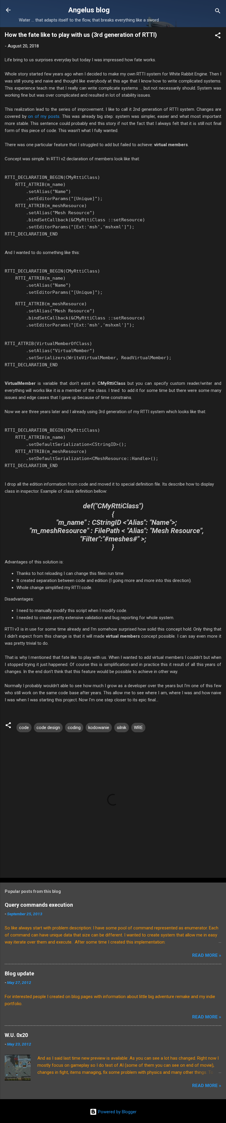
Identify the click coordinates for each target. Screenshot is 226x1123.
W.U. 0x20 (16, 1035)
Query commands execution (39, 905)
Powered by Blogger (117, 1111)
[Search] (217, 12)
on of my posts (43, 116)
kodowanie (98, 727)
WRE (138, 727)
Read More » (206, 955)
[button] (217, 36)
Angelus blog (89, 10)
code (24, 727)
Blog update (19, 973)
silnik (121, 727)
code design (48, 727)
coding (74, 727)
